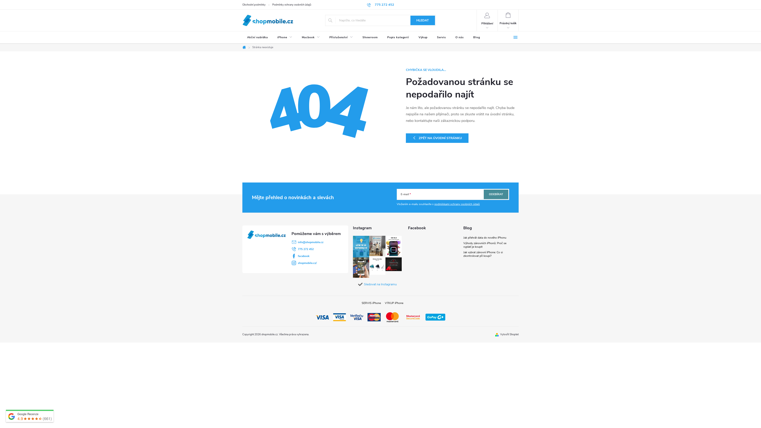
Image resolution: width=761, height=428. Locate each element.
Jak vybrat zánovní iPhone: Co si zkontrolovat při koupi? (483, 254)
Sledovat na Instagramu (380, 284)
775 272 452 (306, 249)
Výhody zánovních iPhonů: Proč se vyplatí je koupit (484, 245)
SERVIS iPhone (371, 303)
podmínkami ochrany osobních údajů (457, 204)
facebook (304, 256)
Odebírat (496, 194)
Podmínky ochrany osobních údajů (291, 5)
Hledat (422, 20)
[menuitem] (257, 37)
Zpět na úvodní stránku (440, 138)
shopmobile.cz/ (307, 263)
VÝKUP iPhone (394, 303)
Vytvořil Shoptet (509, 334)
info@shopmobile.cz (310, 242)
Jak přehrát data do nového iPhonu (484, 238)
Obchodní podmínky (254, 5)
